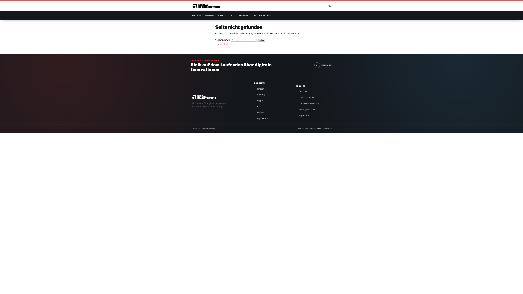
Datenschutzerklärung (309, 103)
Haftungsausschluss (308, 109)
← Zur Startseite (224, 44)
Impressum (304, 115)
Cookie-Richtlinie (306, 97)
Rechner (243, 15)
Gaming (209, 15)
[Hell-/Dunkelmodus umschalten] (329, 5)
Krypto (222, 15)
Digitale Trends (262, 15)
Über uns (303, 91)
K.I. (232, 15)
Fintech (196, 15)
